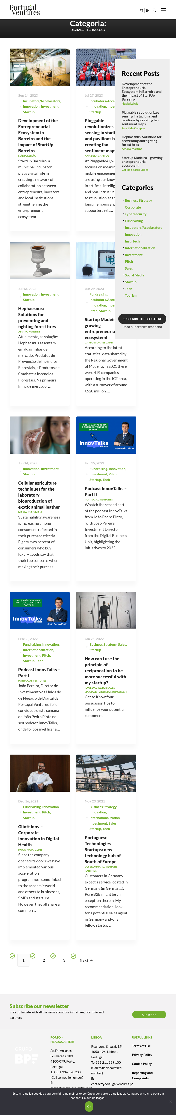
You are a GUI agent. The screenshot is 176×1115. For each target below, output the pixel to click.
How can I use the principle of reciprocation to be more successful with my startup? (105, 670)
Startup (29, 112)
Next (84, 960)
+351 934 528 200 (67, 1072)
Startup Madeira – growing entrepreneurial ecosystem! (142, 161)
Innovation (31, 106)
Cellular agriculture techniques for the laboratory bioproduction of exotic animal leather (39, 494)
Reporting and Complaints (142, 1075)
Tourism (131, 295)
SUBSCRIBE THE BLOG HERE (142, 319)
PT (141, 10)
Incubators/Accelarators (41, 101)
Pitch (93, 311)
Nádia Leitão (130, 103)
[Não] (170, 1101)
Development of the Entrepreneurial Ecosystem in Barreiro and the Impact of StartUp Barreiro (142, 91)
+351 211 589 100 (107, 1062)
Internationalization (38, 650)
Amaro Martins (132, 149)
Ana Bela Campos (133, 128)
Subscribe (149, 1015)
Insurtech (132, 241)
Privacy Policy (142, 1055)
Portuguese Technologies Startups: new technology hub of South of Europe (103, 849)
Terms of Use (141, 1046)
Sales (113, 823)
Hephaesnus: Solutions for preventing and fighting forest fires (142, 140)
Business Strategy (103, 644)
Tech (106, 479)
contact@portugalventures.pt (112, 1084)
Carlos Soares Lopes (135, 169)
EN (148, 10)
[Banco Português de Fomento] (27, 1055)
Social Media (134, 275)
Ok (89, 1106)
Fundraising (98, 294)
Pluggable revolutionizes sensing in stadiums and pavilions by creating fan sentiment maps (140, 118)
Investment (50, 106)
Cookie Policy (142, 1064)
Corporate (133, 207)
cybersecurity (136, 214)
